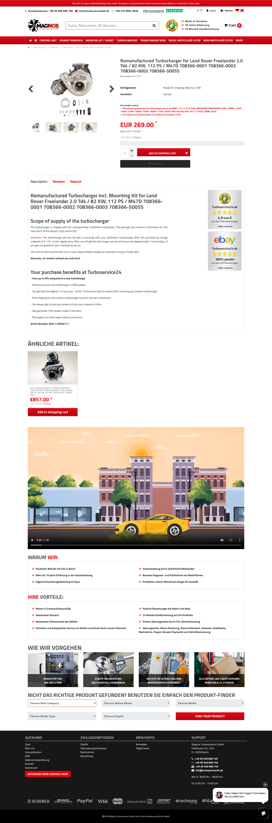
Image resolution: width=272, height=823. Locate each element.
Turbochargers (127, 40)
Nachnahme (87, 752)
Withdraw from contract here (48, 774)
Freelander (67, 47)
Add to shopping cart (162, 153)
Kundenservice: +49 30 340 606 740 (50, 10)
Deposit (76, 181)
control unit (48, 40)
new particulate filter (218, 40)
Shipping (137, 137)
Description (39, 181)
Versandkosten (33, 752)
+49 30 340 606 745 (206, 766)
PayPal (84, 744)
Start (28, 744)
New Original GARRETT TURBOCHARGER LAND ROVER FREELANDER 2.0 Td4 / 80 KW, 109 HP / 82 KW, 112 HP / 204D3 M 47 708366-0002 (51, 391)
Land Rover (54, 47)
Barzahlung (86, 756)
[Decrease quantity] (131, 156)
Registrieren (143, 748)
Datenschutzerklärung (37, 760)
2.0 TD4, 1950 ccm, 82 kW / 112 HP (96, 47)
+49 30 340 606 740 (206, 759)
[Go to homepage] (28, 47)
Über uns (30, 748)
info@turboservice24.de (94, 10)
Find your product (210, 716)
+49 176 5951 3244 (126, 10)
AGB (27, 756)
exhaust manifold (71, 40)
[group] (53, 368)
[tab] (39, 181)
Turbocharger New (153, 40)
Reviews (59, 181)
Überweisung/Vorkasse (93, 748)
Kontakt (29, 764)
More (239, 40)
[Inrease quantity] (131, 150)
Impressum (31, 768)
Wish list (156, 163)
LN (77, 47)
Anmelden (141, 744)
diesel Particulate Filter (185, 40)
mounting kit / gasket (100, 40)
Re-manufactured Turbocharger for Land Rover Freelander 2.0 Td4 (152, 114)
